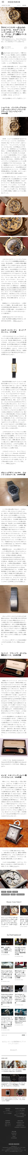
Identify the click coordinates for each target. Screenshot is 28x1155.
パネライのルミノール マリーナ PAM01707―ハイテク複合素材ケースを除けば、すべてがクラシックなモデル (13, 1084)
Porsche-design (5, 894)
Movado (13, 894)
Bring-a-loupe (20, 894)
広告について (8, 1125)
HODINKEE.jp (20, 1124)
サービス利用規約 (8, 1113)
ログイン (19, 5)
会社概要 (8, 1110)
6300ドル (19, 76)
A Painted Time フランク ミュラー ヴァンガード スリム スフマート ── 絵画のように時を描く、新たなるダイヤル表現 (7, 1023)
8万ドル (15, 70)
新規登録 (24, 5)
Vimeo (14, 1136)
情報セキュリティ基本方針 (20, 1115)
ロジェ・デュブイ (21, 265)
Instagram (14, 1138)
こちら (18, 321)
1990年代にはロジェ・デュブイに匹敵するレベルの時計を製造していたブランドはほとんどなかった (13, 287)
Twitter (14, 1134)
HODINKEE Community (20, 1127)
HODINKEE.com (20, 1122)
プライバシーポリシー (8, 1111)
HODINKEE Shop (20, 1125)
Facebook (14, 1133)
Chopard (15, 891)
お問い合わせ (8, 1124)
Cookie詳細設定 (20, 1116)
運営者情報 (7, 1122)
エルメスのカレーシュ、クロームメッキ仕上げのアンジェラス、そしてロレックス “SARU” (13, 1099)
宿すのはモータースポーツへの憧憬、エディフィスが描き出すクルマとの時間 (20, 974)
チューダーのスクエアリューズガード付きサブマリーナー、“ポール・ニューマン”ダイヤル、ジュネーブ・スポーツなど (9, 921)
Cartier (3, 891)
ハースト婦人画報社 (20, 1110)
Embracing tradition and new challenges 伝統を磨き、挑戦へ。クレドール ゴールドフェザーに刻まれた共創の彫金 (7, 999)
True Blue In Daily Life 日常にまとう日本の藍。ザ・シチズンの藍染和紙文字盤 (20, 951)
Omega (9, 891)
